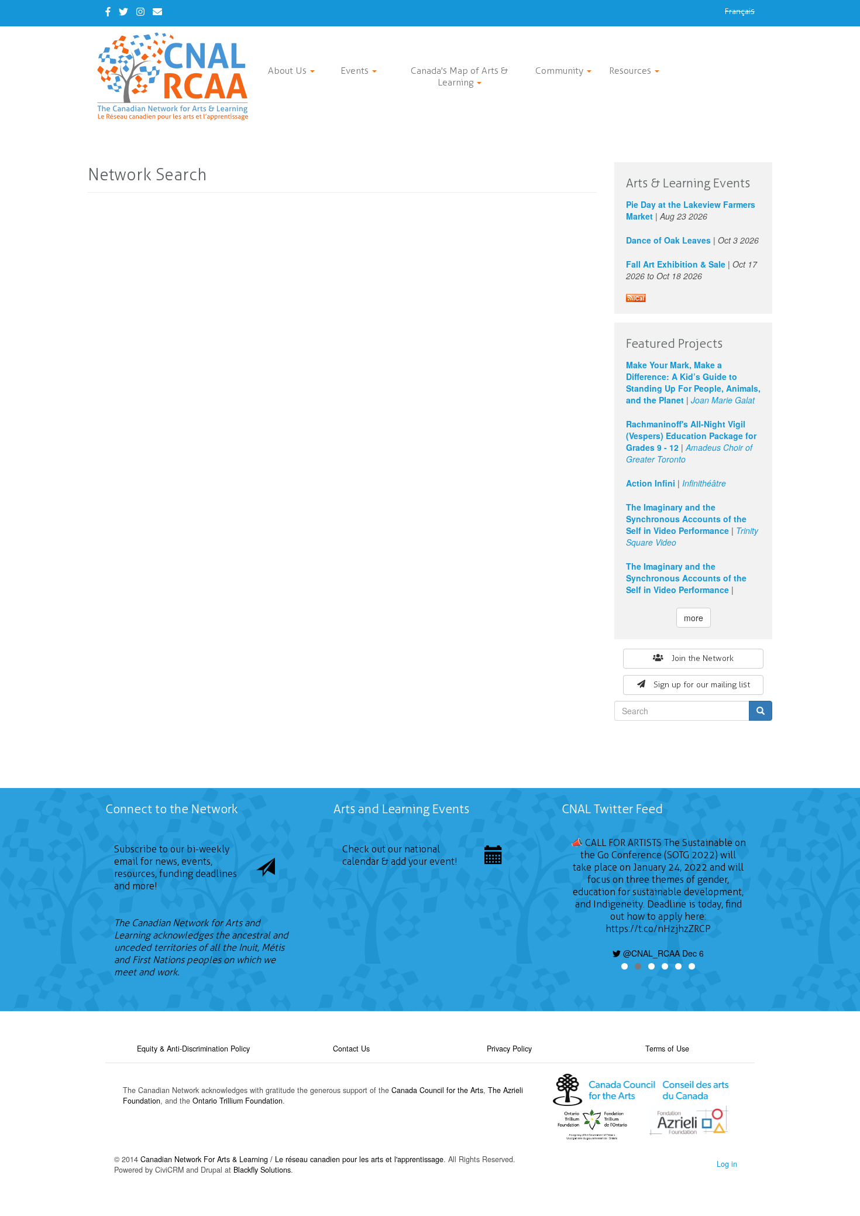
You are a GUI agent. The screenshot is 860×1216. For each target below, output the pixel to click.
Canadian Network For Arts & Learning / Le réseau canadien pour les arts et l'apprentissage (291, 1159)
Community (560, 70)
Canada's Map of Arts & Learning (459, 76)
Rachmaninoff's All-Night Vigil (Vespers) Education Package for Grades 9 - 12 (691, 435)
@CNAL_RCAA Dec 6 (662, 953)
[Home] (177, 76)
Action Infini (650, 483)
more (693, 618)
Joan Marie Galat (723, 400)
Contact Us (351, 1048)
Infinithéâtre (704, 483)
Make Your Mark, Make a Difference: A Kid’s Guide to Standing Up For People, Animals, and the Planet (693, 382)
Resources (631, 70)
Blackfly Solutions (262, 1169)
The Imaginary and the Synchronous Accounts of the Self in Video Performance (686, 518)
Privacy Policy (509, 1048)
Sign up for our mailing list (701, 685)
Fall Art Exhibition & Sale (675, 264)
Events (355, 70)
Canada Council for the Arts (437, 1090)
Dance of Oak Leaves (668, 240)
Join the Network (703, 658)
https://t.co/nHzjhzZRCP (658, 928)
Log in (727, 1164)
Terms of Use (667, 1048)
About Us (288, 70)
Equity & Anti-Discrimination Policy (193, 1048)
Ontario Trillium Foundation (237, 1100)
